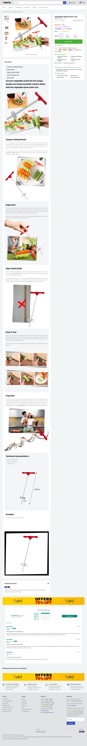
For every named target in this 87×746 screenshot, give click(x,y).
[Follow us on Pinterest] (40, 732)
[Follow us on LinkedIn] (44, 732)
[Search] (64, 2)
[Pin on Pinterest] (77, 20)
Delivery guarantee (60, 54)
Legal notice (24, 705)
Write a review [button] (69, 616)
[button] (57, 20)
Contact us (11, 7)
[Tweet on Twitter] (79, 20)
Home (4, 11)
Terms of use (5, 703)
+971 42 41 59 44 (69, 736)
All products (8, 11)
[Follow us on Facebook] (37, 732)
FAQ (22, 707)
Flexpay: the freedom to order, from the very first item (68, 67)
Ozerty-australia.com (78, 700)
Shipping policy (6, 705)
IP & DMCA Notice (25, 711)
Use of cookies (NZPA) (7, 701)
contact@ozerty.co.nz (49, 712)
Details (65, 70)
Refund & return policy (8, 707)
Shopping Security (60, 73)
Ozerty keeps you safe (26, 709)
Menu (4, 7)
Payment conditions (7, 709)
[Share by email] (81, 20)
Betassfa (59, 18)
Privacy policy (6, 699)
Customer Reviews (43, 7)
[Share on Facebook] (74, 20)
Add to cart (68, 41)
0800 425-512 (27, 7)
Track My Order (19, 7)
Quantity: (57, 35)
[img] (9, 626)
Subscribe (71, 723)
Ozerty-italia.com (72, 705)
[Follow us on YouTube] (42, 732)
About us (35, 7)
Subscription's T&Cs (7, 711)
